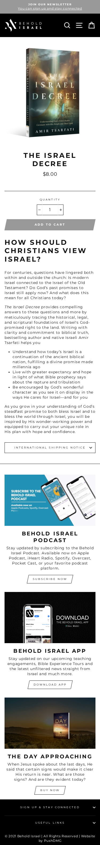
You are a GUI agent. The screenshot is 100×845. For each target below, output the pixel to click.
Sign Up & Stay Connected (50, 807)
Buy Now (50, 790)
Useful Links (50, 822)
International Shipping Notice (50, 447)
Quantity (50, 199)
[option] (50, 7)
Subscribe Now (50, 579)
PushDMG (53, 841)
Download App (50, 684)
